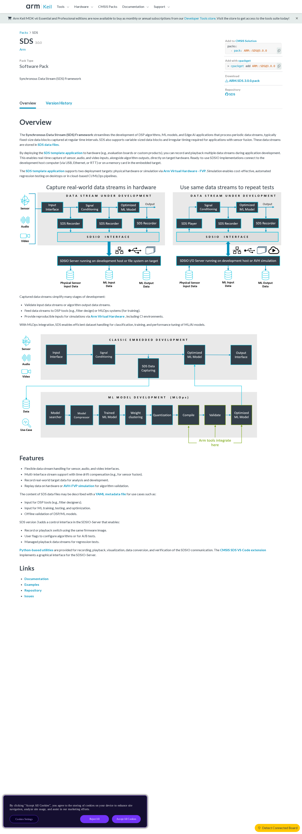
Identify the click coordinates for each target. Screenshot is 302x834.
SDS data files (48, 144)
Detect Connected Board (279, 828)
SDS (231, 94)
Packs (24, 32)
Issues (29, 596)
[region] (75, 811)
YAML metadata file (111, 494)
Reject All (94, 819)
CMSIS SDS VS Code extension (243, 550)
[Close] (140, 800)
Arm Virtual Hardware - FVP (184, 171)
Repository (33, 590)
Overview (28, 103)
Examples (31, 584)
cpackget (244, 60)
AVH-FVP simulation (78, 486)
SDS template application (63, 153)
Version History (59, 103)
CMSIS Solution (246, 41)
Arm (23, 49)
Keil (47, 6)
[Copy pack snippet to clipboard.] (279, 51)
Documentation (36, 579)
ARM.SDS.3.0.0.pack (244, 80)
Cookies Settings (24, 819)
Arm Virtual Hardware (107, 316)
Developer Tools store (200, 18)
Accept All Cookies (126, 819)
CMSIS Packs (107, 6)
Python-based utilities (36, 550)
